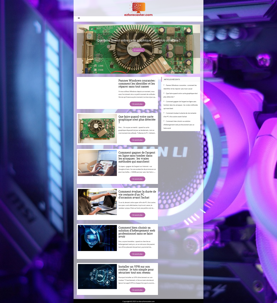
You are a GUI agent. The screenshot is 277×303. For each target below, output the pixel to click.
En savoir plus (138, 50)
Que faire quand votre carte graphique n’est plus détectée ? (138, 40)
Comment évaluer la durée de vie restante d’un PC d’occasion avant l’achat (137, 194)
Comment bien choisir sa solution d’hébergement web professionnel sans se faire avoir (136, 232)
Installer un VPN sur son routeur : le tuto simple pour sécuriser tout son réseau (136, 269)
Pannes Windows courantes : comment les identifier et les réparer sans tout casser (137, 83)
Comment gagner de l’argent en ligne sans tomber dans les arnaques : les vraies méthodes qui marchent (136, 157)
